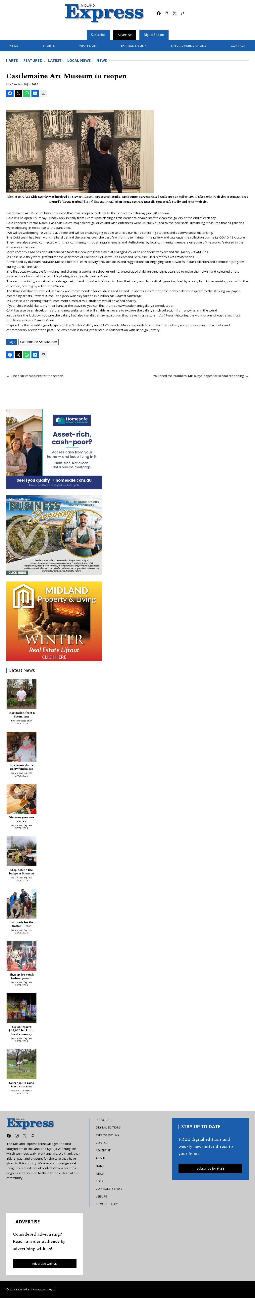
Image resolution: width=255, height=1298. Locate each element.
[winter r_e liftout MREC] (54, 621)
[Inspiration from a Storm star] (21, 694)
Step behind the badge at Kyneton (21, 872)
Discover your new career (21, 819)
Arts (13, 60)
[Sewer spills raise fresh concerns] (21, 1064)
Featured (32, 60)
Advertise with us (44, 1263)
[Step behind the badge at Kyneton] (21, 851)
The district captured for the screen (37, 376)
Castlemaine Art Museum (38, 342)
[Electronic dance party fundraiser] (21, 747)
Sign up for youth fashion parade (21, 976)
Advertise (125, 35)
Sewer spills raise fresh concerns (21, 1085)
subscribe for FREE (210, 1168)
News (101, 60)
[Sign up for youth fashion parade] (21, 956)
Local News (79, 60)
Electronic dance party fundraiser (22, 767)
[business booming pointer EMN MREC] (54, 535)
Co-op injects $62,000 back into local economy (21, 1030)
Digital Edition (154, 35)
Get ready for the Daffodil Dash (21, 924)
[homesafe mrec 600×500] (54, 449)
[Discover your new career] (21, 799)
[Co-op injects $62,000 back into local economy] (21, 1008)
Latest (55, 60)
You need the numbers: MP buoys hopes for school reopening (198, 376)
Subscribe (98, 35)
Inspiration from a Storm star (22, 714)
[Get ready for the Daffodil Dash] (21, 904)
